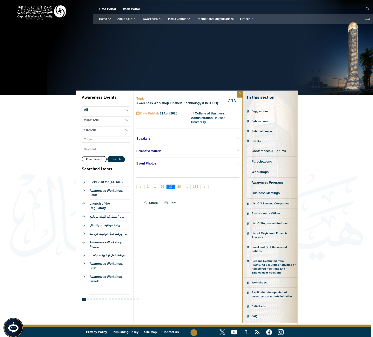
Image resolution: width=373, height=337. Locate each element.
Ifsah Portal (131, 9)
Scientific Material (149, 151)
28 (179, 186)
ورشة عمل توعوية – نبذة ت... (108, 255)
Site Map (150, 332)
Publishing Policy (126, 332)
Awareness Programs (267, 182)
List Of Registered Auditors (270, 223)
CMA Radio (259, 306)
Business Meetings (266, 193)
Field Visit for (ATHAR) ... (108, 182)
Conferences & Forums (269, 151)
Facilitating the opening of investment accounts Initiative (272, 294)
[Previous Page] (140, 187)
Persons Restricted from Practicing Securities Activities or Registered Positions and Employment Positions (273, 266)
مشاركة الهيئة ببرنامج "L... (107, 216)
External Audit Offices (266, 213)
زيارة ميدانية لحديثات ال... (106, 225)
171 (195, 186)
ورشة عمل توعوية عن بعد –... (108, 233)
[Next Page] (204, 187)
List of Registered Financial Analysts (270, 235)
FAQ (254, 316)
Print (172, 203)
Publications (260, 121)
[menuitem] (105, 19)
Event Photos (146, 163)
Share (153, 203)
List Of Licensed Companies (270, 203)
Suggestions (260, 111)
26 (162, 186)
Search (116, 159)
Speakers (143, 138)
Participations (262, 161)
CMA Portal (107, 9)
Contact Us (170, 332)
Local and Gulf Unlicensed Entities (269, 249)
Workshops (260, 172)
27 (170, 186)
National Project (262, 131)
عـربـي (367, 19)
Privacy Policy (96, 332)
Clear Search (94, 159)
